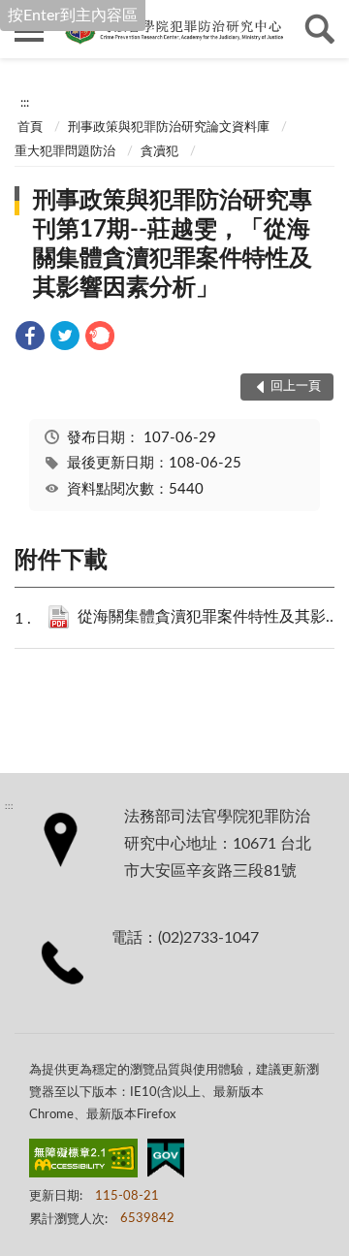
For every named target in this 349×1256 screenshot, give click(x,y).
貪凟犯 (159, 151)
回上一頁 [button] (295, 386)
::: (24, 103)
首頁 (30, 127)
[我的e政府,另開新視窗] (165, 1162)
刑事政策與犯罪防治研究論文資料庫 (169, 127)
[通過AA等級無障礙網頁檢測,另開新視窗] (83, 1162)
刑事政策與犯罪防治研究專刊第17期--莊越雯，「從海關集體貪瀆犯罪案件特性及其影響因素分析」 (172, 244)
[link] (30, 339)
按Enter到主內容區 (73, 15)
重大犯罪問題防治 (65, 151)
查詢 (320, 29)
